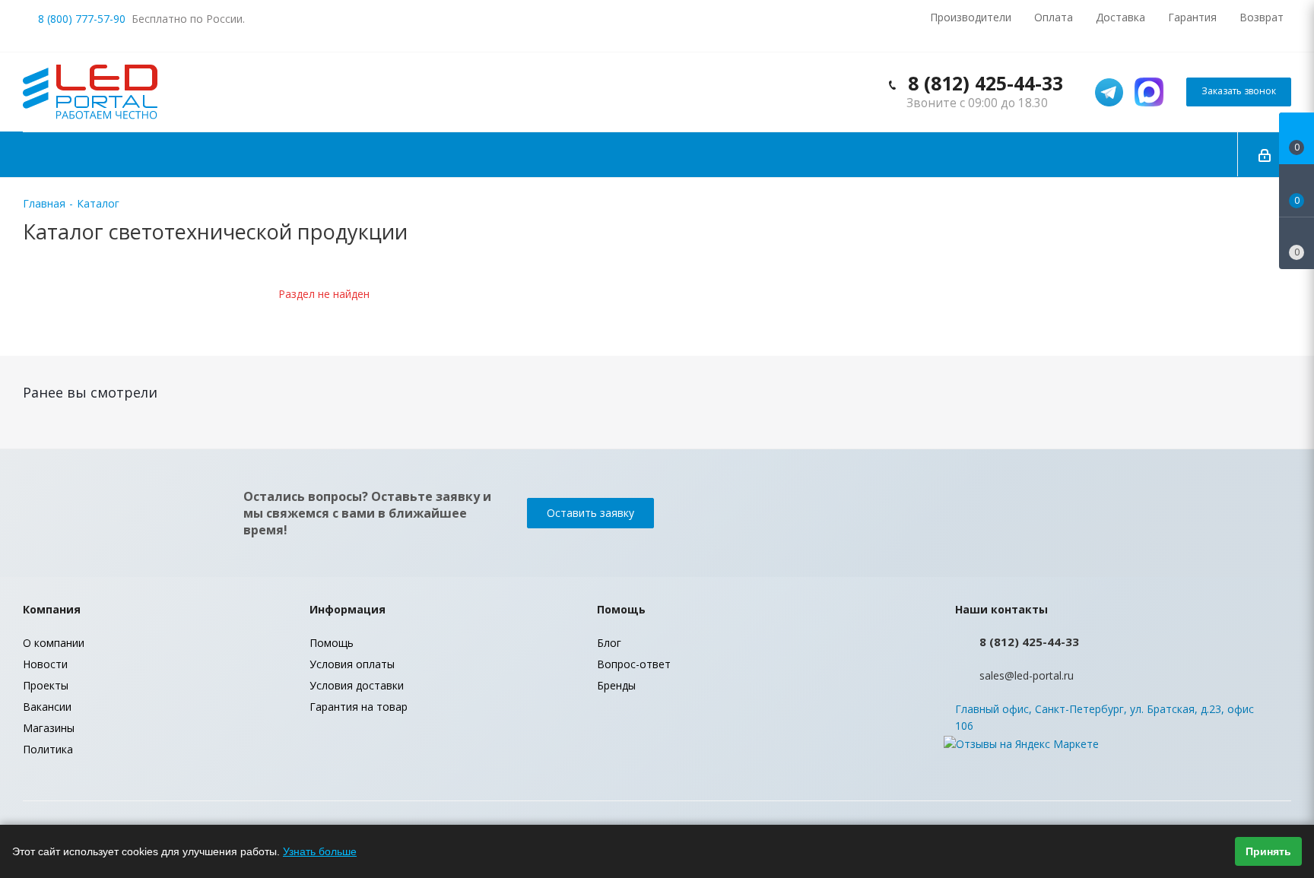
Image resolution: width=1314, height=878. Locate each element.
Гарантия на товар (358, 706)
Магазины (49, 728)
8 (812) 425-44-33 (985, 83)
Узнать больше (320, 851)
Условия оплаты (352, 664)
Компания (52, 609)
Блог (609, 643)
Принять (1268, 851)
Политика (48, 749)
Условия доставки (356, 685)
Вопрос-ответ (634, 664)
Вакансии (47, 706)
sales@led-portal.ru (1026, 675)
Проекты (45, 685)
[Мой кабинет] (1264, 154)
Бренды (616, 685)
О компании (53, 643)
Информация (347, 609)
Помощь (331, 643)
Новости (45, 664)
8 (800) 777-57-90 (81, 18)
